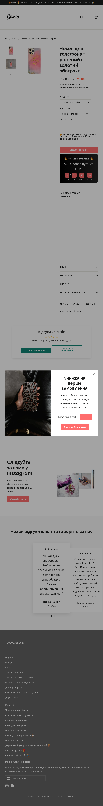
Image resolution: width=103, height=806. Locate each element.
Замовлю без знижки (75, 427)
